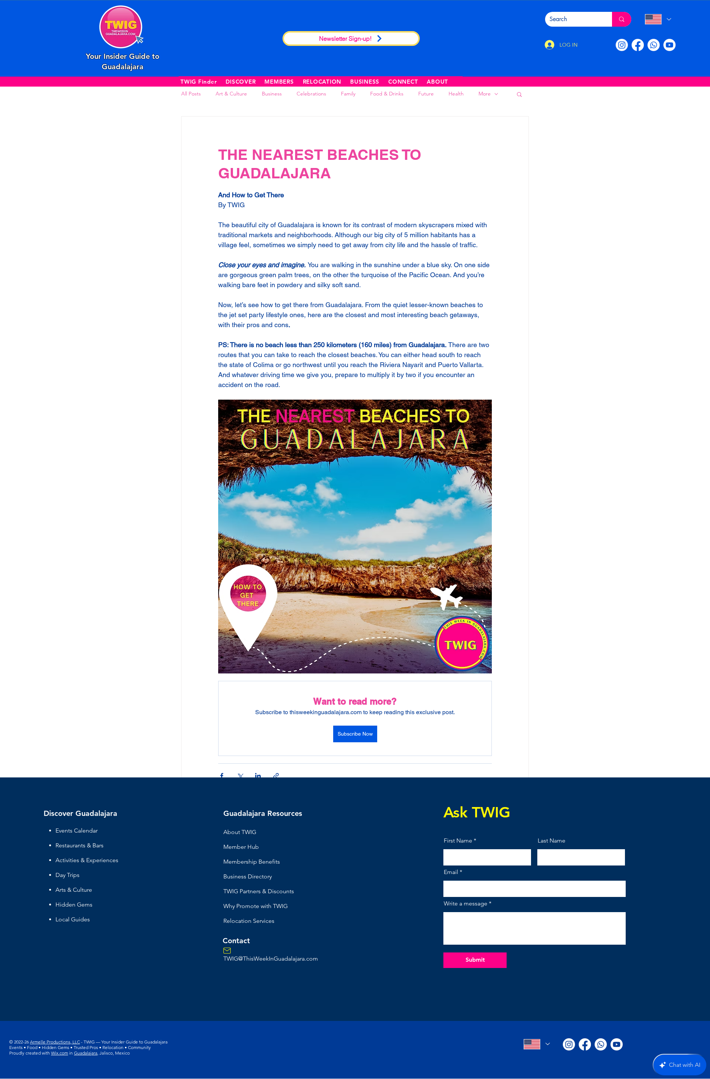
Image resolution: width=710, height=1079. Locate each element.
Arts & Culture (73, 889)
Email (451, 872)
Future (426, 93)
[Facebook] (638, 45)
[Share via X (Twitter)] (239, 775)
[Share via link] (276, 775)
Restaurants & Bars (79, 845)
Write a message (465, 904)
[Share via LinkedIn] (257, 775)
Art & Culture (231, 93)
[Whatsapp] (654, 45)
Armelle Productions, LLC (55, 1042)
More (485, 93)
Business (272, 93)
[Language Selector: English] (658, 19)
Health (456, 93)
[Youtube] (669, 45)
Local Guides (72, 919)
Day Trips (67, 874)
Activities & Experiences (86, 860)
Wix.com (59, 1053)
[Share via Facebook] (221, 775)
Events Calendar (76, 830)
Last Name (551, 841)
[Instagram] (622, 45)
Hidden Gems (73, 904)
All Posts (191, 93)
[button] (240, 81)
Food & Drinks (386, 93)
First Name (458, 841)
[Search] (621, 19)
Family (348, 93)
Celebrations (311, 93)
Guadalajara (85, 1053)
